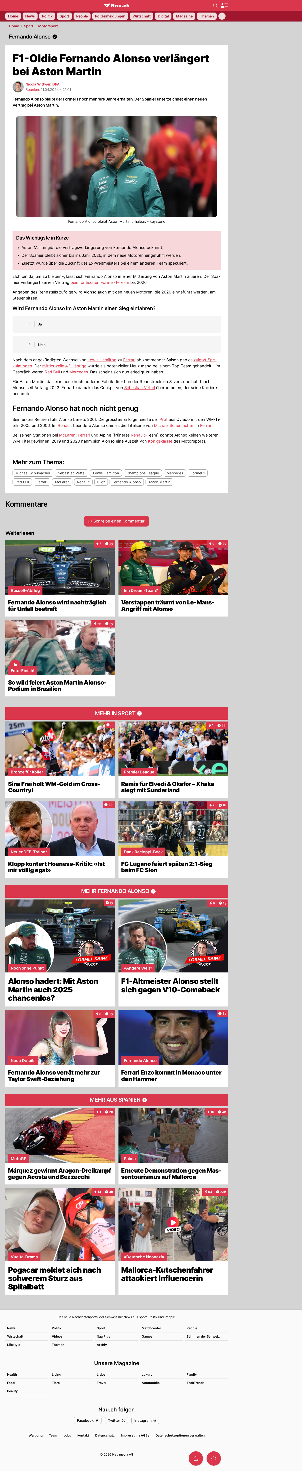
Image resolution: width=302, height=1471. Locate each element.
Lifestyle (13, 1345)
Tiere (56, 1383)
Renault (65, 425)
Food (11, 1383)
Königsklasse (160, 441)
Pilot (163, 419)
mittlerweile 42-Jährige (64, 366)
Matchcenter (151, 1328)
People (192, 1328)
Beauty (12, 1391)
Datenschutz (105, 1435)
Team (53, 1435)
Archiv (102, 1345)
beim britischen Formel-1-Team (99, 282)
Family (192, 1374)
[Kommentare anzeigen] (214, 1458)
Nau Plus (103, 1336)
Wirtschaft (15, 1336)
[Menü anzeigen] (224, 5)
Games (147, 1336)
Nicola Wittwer (37, 84)
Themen (58, 1345)
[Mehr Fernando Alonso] (116, 891)
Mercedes (78, 372)
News (11, 1328)
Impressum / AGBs (135, 1435)
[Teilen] (196, 1458)
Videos (57, 1336)
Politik (56, 1328)
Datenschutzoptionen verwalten (180, 1435)
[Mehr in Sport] (116, 713)
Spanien (32, 89)
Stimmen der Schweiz (203, 1336)
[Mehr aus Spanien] (116, 1100)
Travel (101, 1383)
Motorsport (48, 26)
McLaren (67, 435)
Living (56, 1374)
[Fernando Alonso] (116, 36)
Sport (28, 26)
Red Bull (52, 372)
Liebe (101, 1374)
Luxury (147, 1374)
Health (12, 1374)
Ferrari (129, 360)
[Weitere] (222, 16)
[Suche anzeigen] (215, 5)
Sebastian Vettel (139, 387)
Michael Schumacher (173, 425)
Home (14, 26)
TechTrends (196, 1383)
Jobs (67, 1435)
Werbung (36, 1435)
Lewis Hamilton (102, 360)
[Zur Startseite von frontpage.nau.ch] (116, 5)
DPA (56, 84)
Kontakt (83, 1435)
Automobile (151, 1383)
